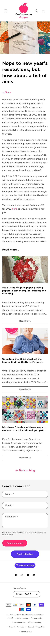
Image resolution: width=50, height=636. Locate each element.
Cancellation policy (36, 627)
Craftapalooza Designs (23, 614)
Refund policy (22, 618)
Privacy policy (37, 618)
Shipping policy (34, 622)
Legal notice (26, 631)
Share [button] (8, 92)
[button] (6, 11)
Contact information (17, 627)
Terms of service (18, 622)
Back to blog (27, 470)
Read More (25, 320)
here (14, 208)
